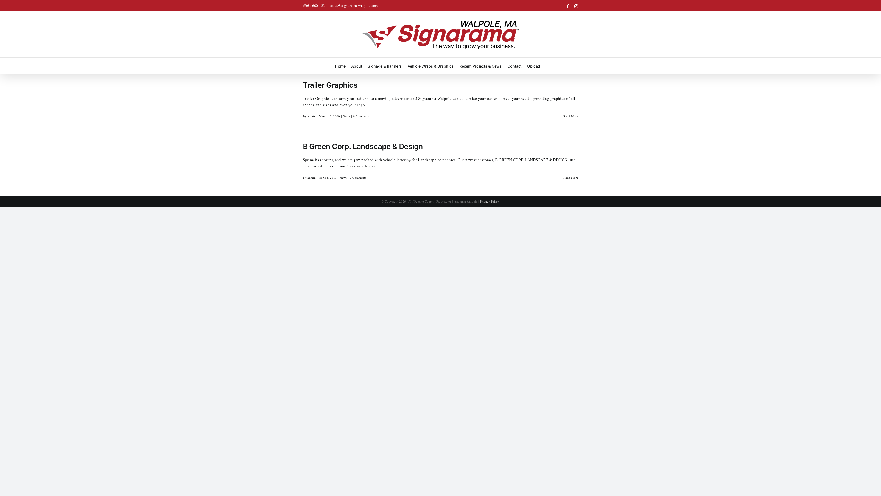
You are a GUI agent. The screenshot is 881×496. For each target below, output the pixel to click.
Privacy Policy (489, 201)
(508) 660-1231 (315, 5)
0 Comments (361, 116)
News (346, 116)
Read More (570, 116)
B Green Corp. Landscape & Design (363, 146)
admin (311, 116)
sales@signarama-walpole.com (354, 5)
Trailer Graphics (330, 85)
